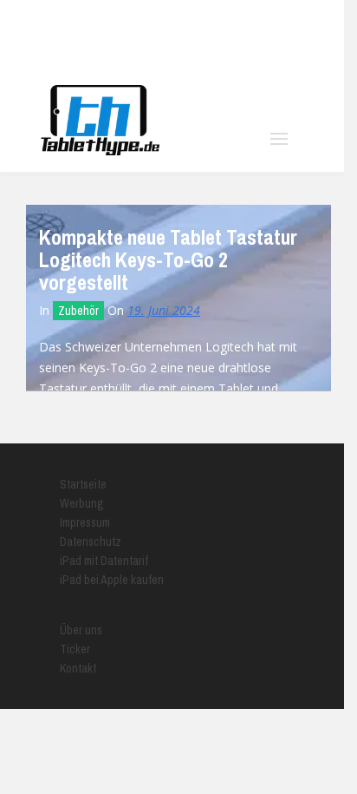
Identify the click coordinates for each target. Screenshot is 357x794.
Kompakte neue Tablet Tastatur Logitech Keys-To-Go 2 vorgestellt (168, 259)
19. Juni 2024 (163, 310)
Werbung (82, 503)
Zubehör (78, 310)
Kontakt (78, 668)
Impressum (85, 522)
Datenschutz (90, 541)
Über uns (81, 630)
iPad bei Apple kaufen (112, 579)
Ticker (75, 649)
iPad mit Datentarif (104, 560)
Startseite (83, 484)
